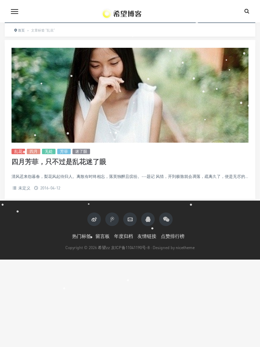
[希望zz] (130, 11)
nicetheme (185, 247)
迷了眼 (81, 151)
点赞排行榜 (173, 236)
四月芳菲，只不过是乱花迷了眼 (59, 161)
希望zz (104, 247)
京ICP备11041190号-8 (130, 247)
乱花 (18, 151)
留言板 (102, 236)
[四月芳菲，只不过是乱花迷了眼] (130, 95)
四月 (33, 151)
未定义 (24, 187)
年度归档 (123, 236)
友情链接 (146, 236)
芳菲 (64, 151)
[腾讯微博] (112, 219)
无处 (49, 151)
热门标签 (81, 236)
